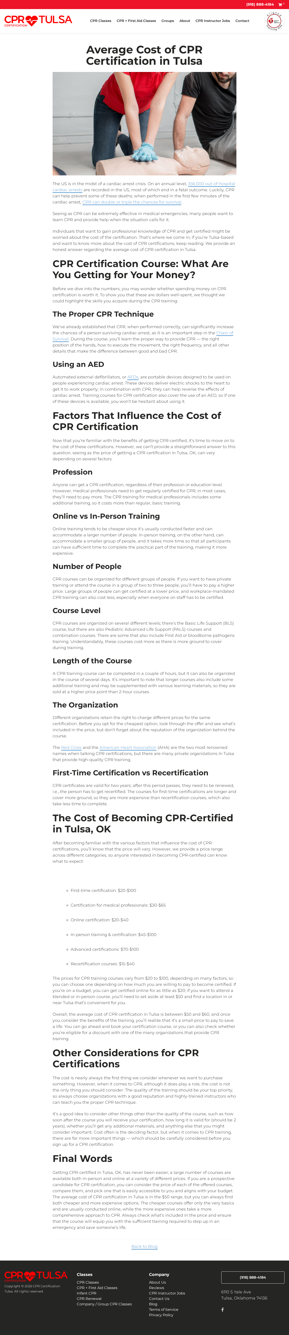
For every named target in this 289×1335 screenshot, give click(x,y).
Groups (167, 21)
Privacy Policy (161, 1315)
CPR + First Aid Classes (136, 21)
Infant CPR (86, 1293)
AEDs (132, 377)
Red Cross (71, 747)
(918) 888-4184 (260, 4)
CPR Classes (100, 21)
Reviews (156, 1288)
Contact (242, 21)
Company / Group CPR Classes (104, 1304)
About (184, 21)
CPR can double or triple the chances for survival (131, 202)
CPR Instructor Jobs (213, 21)
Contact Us (159, 1299)
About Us (157, 1282)
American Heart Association (128, 747)
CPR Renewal (89, 1299)
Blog (153, 1304)
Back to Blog (144, 1246)
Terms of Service (163, 1309)
